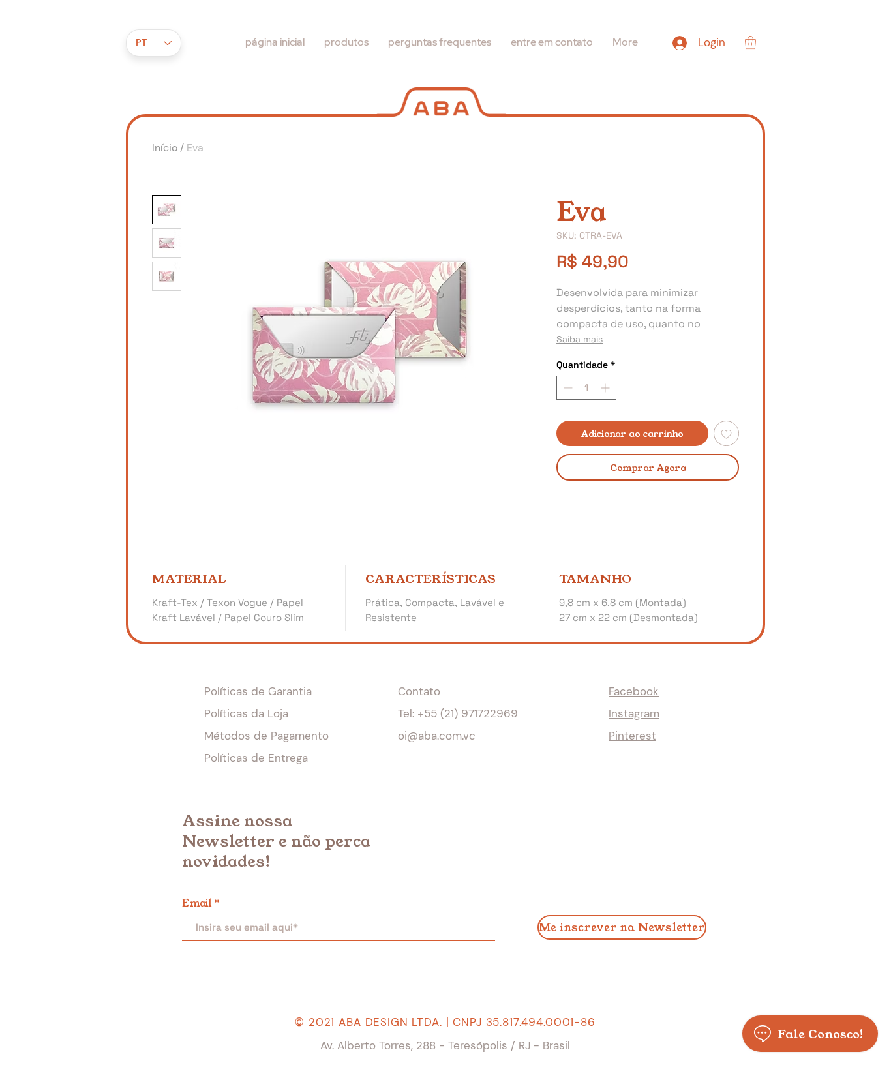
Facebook (634, 691)
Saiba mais (579, 339)
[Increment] (606, 387)
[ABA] (441, 101)
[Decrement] (566, 387)
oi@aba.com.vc (437, 735)
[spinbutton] (586, 387)
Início (164, 148)
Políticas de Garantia (258, 691)
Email (196, 903)
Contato (419, 691)
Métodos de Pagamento (266, 735)
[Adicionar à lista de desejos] (726, 433)
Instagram (634, 713)
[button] (750, 42)
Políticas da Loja (246, 713)
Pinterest (632, 735)
